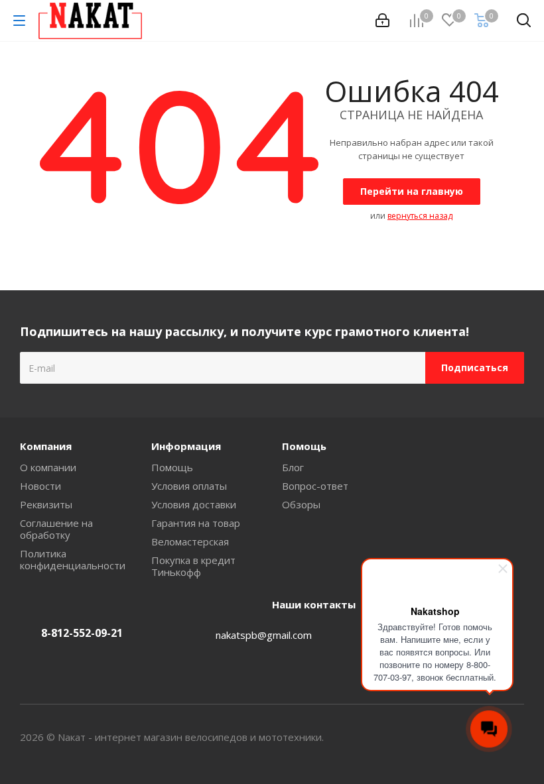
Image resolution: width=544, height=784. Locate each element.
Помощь (172, 467)
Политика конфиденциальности (72, 559)
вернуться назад (419, 215)
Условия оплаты (189, 485)
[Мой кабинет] (382, 20)
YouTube (514, 737)
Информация (186, 446)
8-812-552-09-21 (82, 633)
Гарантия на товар (195, 523)
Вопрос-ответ (315, 485)
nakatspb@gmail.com (264, 635)
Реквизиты (46, 504)
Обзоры (301, 504)
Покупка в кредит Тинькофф (193, 566)
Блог (293, 467)
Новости (40, 485)
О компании (48, 467)
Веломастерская (190, 541)
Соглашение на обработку (56, 528)
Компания (46, 446)
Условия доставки (193, 504)
